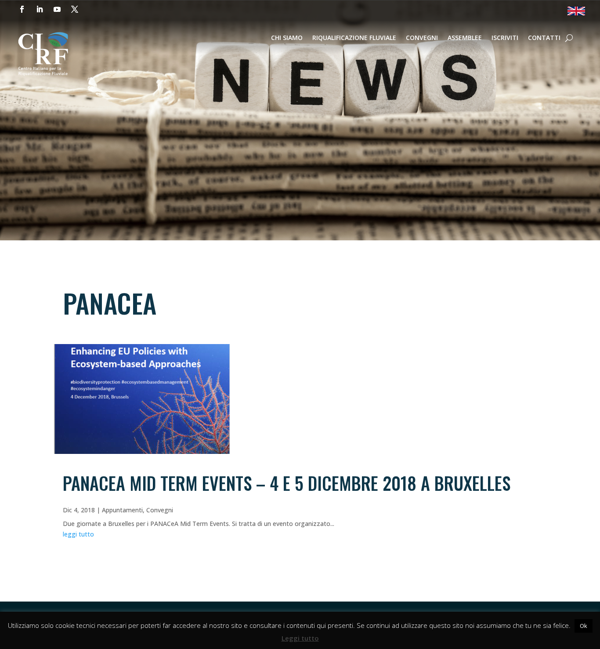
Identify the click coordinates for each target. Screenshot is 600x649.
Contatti (544, 38)
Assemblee (465, 38)
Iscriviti (505, 38)
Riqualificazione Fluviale (354, 38)
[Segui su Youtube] (57, 9)
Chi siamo (287, 38)
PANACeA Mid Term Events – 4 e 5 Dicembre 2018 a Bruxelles (286, 483)
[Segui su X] (75, 9)
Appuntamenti (122, 510)
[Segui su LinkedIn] (40, 9)
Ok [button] (583, 626)
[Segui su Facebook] (22, 9)
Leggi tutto (300, 638)
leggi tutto (78, 534)
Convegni (422, 38)
